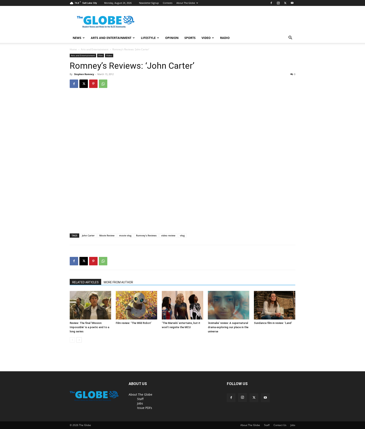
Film (100, 55)
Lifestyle (148, 38)
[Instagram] (278, 3)
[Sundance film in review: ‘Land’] (274, 305)
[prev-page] (72, 340)
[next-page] (79, 340)
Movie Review (106, 235)
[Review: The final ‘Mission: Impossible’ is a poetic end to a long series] (90, 305)
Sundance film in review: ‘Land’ (273, 323)
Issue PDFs (144, 408)
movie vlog (125, 235)
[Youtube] (292, 3)
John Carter (88, 235)
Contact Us (280, 425)
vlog (182, 235)
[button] (290, 38)
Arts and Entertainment (111, 38)
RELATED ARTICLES (85, 282)
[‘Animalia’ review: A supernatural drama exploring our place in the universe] (228, 305)
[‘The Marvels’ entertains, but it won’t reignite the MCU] (182, 305)
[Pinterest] (93, 83)
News (77, 38)
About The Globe (185, 2)
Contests (167, 2)
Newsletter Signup (149, 2)
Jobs (140, 403)
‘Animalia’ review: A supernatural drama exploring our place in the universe (228, 327)
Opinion (171, 38)
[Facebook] (271, 3)
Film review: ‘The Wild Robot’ (133, 323)
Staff (140, 399)
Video (206, 38)
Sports (190, 38)
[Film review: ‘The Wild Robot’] (136, 305)
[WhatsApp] (103, 83)
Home (73, 49)
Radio (225, 38)
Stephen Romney (84, 74)
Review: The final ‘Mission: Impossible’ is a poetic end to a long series (89, 327)
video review (168, 235)
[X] (285, 3)
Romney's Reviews (146, 235)
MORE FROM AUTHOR (118, 282)
